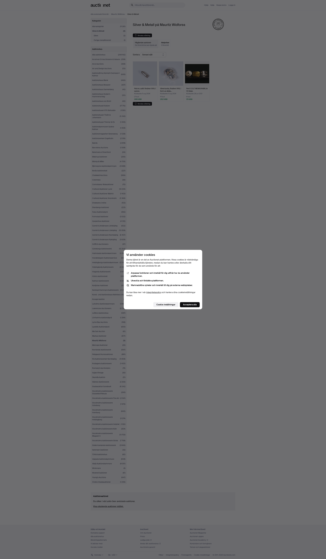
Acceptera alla (190, 304)
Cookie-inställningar (165, 304)
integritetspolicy (153, 292)
